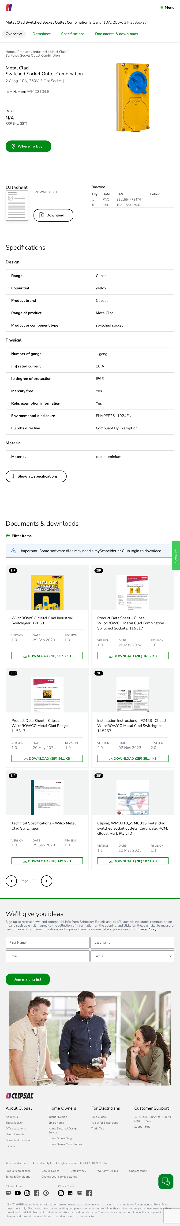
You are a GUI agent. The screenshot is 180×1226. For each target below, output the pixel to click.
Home (10, 52)
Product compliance (18, 1171)
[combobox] (132, 956)
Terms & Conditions (18, 1177)
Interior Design (58, 1117)
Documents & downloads (116, 33)
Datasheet (42, 33)
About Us (12, 1117)
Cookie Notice (50, 1171)
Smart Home (56, 1123)
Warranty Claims (107, 1171)
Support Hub (142, 1127)
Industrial (40, 52)
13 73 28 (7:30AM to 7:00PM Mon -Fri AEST (152, 1119)
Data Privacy (78, 1171)
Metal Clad (58, 52)
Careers (10, 1146)
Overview (14, 33)
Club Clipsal (98, 1117)
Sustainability (14, 1123)
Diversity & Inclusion (18, 1140)
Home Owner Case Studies (65, 1144)
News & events (15, 1134)
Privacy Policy (146, 929)
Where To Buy (30, 146)
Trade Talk (97, 1128)
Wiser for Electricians (104, 1123)
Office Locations (16, 1128)
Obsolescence (138, 1171)
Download (55, 215)
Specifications (73, 33)
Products (23, 52)
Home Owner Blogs (61, 1138)
